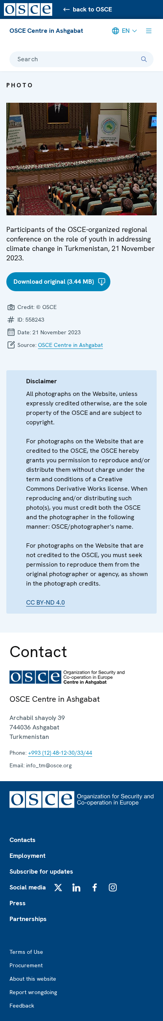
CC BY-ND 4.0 (45, 602)
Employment (27, 855)
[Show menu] (149, 31)
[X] (58, 887)
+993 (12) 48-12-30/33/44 (60, 752)
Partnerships (28, 919)
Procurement (26, 965)
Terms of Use (26, 951)
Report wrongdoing (33, 992)
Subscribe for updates (41, 871)
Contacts (22, 840)
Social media (27, 887)
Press (17, 903)
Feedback (21, 1005)
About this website (32, 978)
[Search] (144, 59)
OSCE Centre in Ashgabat (46, 30)
